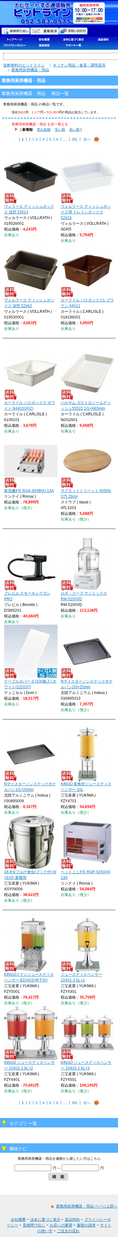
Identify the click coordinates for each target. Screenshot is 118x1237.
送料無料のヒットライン (24, 65)
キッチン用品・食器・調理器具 (79, 65)
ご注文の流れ (68, 1231)
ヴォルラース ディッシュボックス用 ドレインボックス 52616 (86, 212)
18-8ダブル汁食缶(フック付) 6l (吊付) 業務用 (30, 875)
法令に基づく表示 (45, 1219)
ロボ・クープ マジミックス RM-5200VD (84, 596)
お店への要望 (61, 1225)
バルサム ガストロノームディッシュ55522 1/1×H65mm (86, 406)
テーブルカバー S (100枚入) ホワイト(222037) (30, 684)
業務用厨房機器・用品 (30, 70)
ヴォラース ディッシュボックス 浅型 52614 (29, 209)
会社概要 (18, 1219)
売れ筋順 (44, 129)
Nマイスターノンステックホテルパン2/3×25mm (87, 684)
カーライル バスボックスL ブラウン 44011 (87, 303)
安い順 (60, 129)
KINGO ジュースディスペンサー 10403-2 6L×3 (86, 1065)
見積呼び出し (34, 1225)
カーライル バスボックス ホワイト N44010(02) (29, 406)
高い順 (74, 129)
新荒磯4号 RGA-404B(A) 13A (29, 491)
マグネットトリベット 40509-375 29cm (86, 494)
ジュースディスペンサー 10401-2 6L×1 (81, 977)
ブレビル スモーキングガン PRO (27, 596)
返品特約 (72, 1219)
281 (74, 139)
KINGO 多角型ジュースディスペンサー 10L (86, 787)
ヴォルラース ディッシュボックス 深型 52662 (29, 303)
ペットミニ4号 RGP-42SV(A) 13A (85, 875)
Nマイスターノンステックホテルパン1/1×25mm (30, 787)
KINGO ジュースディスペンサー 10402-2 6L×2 (29, 1065)
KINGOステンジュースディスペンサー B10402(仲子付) (29, 977)
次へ (86, 139)
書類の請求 (86, 1225)
